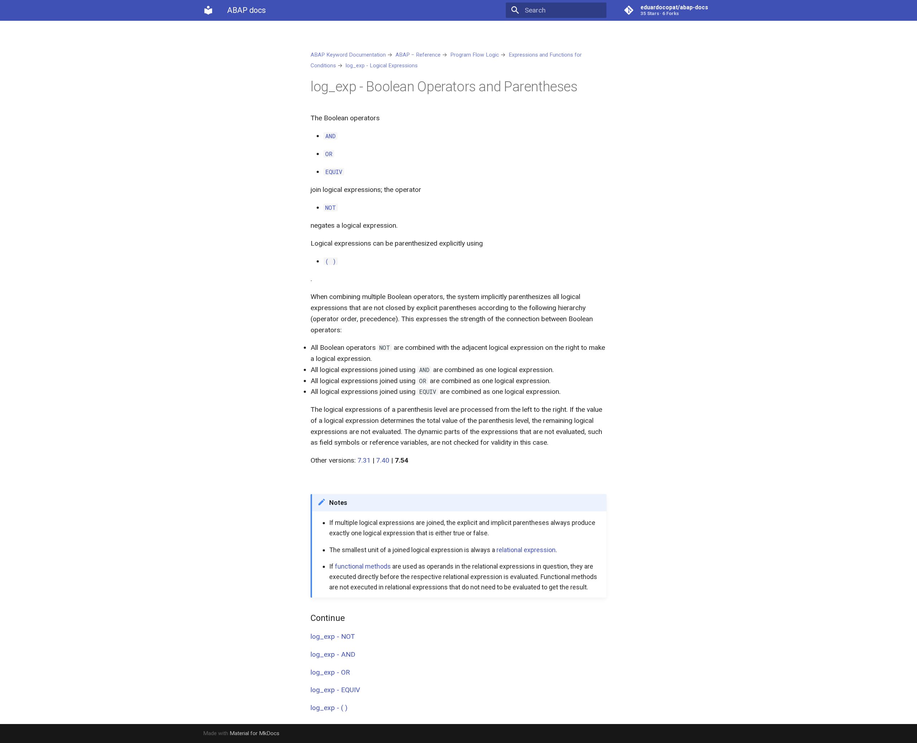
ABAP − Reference (418, 55)
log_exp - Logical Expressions (382, 65)
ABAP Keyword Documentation (348, 55)
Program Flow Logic (474, 55)
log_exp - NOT (333, 636)
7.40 (382, 460)
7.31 (364, 460)
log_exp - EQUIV (335, 690)
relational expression (526, 550)
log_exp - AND (333, 654)
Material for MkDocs (254, 733)
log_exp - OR (330, 672)
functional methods (363, 566)
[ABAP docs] (208, 10)
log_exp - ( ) (329, 708)
